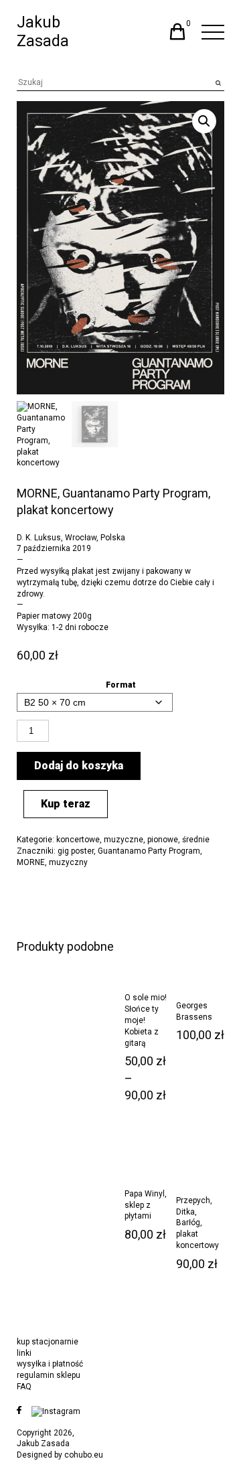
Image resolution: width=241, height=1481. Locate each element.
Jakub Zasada (43, 31)
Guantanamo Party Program (149, 851)
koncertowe (78, 839)
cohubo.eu (83, 1455)
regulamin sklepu (48, 1375)
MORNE (31, 862)
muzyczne (123, 839)
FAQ (24, 1386)
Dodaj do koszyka (78, 765)
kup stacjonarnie (47, 1341)
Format (121, 685)
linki (24, 1353)
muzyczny (68, 862)
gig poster (76, 851)
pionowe (162, 839)
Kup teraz (65, 803)
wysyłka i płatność (50, 1364)
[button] (204, 121)
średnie (196, 839)
